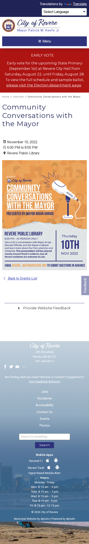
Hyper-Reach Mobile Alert (44, 473)
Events (44, 418)
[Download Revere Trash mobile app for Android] (57, 467)
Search (44, 445)
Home (6, 96)
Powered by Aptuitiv (63, 518)
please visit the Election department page (43, 85)
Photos (44, 425)
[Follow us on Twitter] (11, 366)
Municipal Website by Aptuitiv (32, 518)
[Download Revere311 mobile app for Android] (56, 460)
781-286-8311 (44, 361)
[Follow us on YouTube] (17, 366)
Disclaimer (44, 398)
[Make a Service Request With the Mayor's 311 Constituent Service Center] (24, 366)
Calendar (18, 96)
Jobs (44, 391)
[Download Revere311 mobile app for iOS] (47, 460)
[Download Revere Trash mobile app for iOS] (49, 467)
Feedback (85, 285)
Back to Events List (22, 278)
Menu (47, 41)
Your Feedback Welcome (44, 381)
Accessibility (44, 405)
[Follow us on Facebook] (5, 366)
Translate (80, 4)
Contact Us (44, 412)
